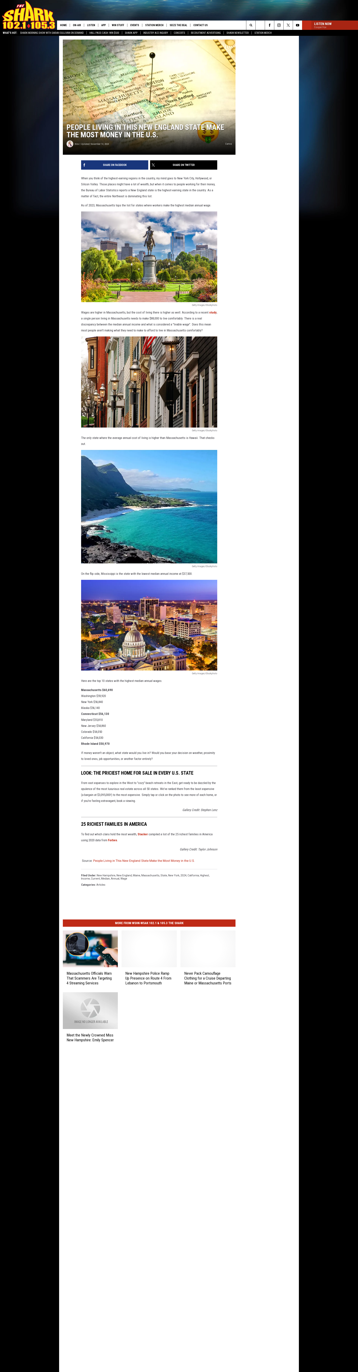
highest (204, 875)
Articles (100, 884)
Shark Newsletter (238, 32)
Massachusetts (150, 875)
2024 (183, 875)
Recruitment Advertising (206, 32)
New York (173, 875)
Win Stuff (118, 25)
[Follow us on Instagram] (278, 25)
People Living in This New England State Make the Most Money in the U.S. (144, 861)
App (103, 25)
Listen (91, 25)
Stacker (143, 834)
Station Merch (263, 32)
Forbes (112, 840)
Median (105, 878)
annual (115, 878)
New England (124, 875)
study (213, 312)
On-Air (77, 25)
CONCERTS (179, 32)
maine (136, 875)
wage (123, 878)
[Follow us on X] (288, 25)
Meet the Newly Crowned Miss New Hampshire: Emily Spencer (90, 1037)
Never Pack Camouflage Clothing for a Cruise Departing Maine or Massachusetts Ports (207, 978)
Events (134, 25)
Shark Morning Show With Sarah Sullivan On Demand (52, 32)
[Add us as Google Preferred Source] (260, 25)
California (193, 875)
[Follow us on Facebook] (269, 25)
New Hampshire (106, 875)
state (164, 875)
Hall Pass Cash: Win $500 (104, 32)
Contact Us (200, 25)
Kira (77, 144)
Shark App (131, 32)
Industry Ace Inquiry (155, 32)
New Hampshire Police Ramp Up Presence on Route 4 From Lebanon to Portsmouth (148, 978)
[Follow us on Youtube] (297, 25)
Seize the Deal (178, 25)
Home (63, 25)
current (95, 878)
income (85, 878)
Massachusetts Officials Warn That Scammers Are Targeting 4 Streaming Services (89, 978)
